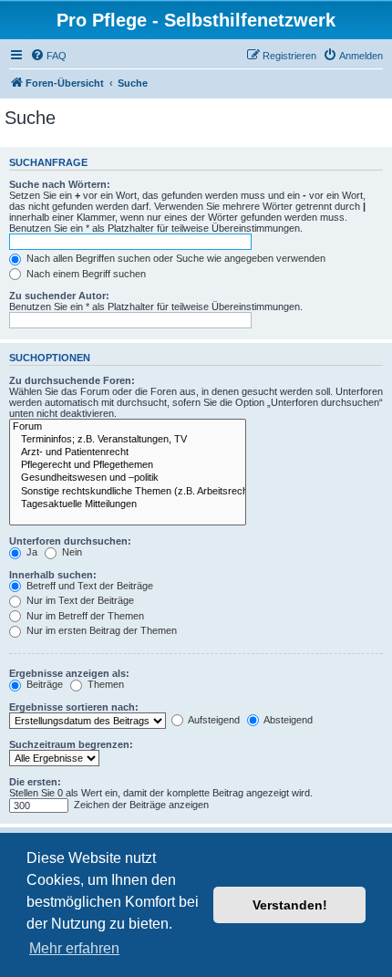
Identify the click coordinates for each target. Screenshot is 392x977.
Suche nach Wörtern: (59, 184)
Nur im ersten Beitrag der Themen (100, 630)
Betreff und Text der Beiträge (88, 585)
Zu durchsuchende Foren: (72, 380)
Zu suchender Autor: (59, 295)
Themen (104, 684)
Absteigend (287, 719)
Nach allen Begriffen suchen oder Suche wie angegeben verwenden (174, 258)
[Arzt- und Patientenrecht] (127, 452)
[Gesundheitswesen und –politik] (127, 478)
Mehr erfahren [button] (74, 948)
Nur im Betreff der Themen (84, 615)
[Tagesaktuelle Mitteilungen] (127, 504)
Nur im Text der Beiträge (79, 600)
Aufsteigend (213, 719)
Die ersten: (35, 781)
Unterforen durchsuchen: (70, 540)
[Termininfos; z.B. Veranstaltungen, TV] (127, 439)
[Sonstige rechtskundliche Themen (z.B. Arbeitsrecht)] (127, 491)
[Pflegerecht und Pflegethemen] (127, 465)
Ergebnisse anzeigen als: (69, 673)
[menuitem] (48, 56)
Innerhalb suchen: (53, 574)
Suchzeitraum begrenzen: (71, 744)
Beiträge (43, 684)
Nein (70, 551)
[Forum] (127, 427)
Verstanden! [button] (290, 905)
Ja (30, 551)
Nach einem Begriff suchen (85, 273)
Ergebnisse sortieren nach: (74, 707)
